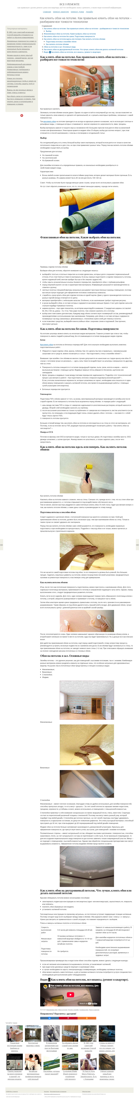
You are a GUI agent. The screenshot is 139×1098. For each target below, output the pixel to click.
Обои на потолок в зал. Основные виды (60, 47)
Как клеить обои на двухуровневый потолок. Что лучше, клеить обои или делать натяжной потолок (83, 49)
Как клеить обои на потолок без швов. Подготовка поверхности (69, 36)
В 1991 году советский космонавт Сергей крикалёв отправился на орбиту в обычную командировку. (20, 34)
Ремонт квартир (61, 11)
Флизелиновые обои (51, 1010)
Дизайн (89, 11)
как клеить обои (49, 121)
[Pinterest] (68, 1018)
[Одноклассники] (87, 1018)
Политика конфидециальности (52, 1094)
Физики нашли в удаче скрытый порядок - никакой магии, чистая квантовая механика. (20, 58)
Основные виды (83, 1010)
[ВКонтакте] (49, 1018)
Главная (47, 11)
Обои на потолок (62, 1010)
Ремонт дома (77, 11)
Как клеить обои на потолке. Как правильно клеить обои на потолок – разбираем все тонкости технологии (86, 28)
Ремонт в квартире (94, 1010)
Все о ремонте (69, 4)
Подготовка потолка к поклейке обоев (61, 41)
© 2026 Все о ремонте (12, 1091)
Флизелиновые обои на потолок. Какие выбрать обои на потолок (70, 33)
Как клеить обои (46, 344)
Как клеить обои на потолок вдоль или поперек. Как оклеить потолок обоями (74, 39)
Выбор (48, 31)
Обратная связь (86, 1091)
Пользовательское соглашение (58, 1091)
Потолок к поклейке (73, 1010)
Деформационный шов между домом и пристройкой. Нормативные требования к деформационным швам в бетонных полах (19, 69)
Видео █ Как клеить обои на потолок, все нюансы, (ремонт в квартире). (72, 52)
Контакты (46, 1091)
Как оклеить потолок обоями (57, 44)
